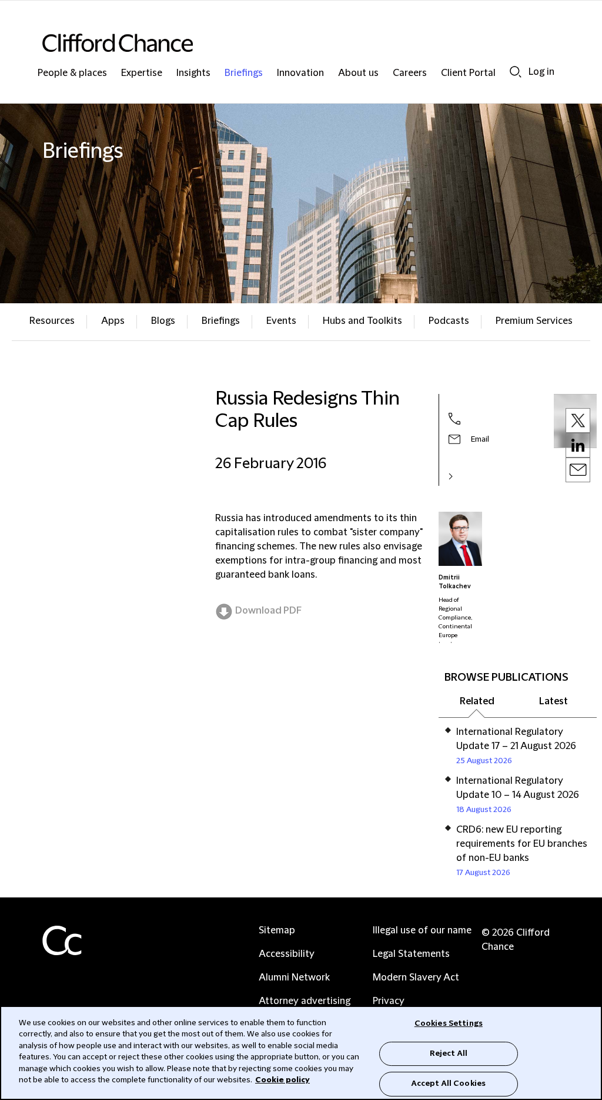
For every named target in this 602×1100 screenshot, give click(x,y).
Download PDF (268, 610)
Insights (193, 73)
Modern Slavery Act (416, 977)
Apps (113, 321)
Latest (553, 701)
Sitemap (277, 930)
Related (477, 701)
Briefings (244, 73)
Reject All (448, 1053)
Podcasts (449, 321)
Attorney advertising (304, 1001)
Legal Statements (411, 954)
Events (281, 321)
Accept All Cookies (449, 1083)
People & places (72, 73)
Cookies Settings (448, 1023)
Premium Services (534, 321)
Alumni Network (294, 977)
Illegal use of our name (422, 930)
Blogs (163, 321)
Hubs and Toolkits (362, 321)
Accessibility (287, 954)
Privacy (388, 1001)
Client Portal (468, 73)
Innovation (300, 73)
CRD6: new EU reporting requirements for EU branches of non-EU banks (521, 843)
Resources (52, 321)
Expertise (141, 73)
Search (515, 71)
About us (358, 73)
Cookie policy (282, 1080)
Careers (410, 73)
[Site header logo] (277, 43)
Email (480, 439)
